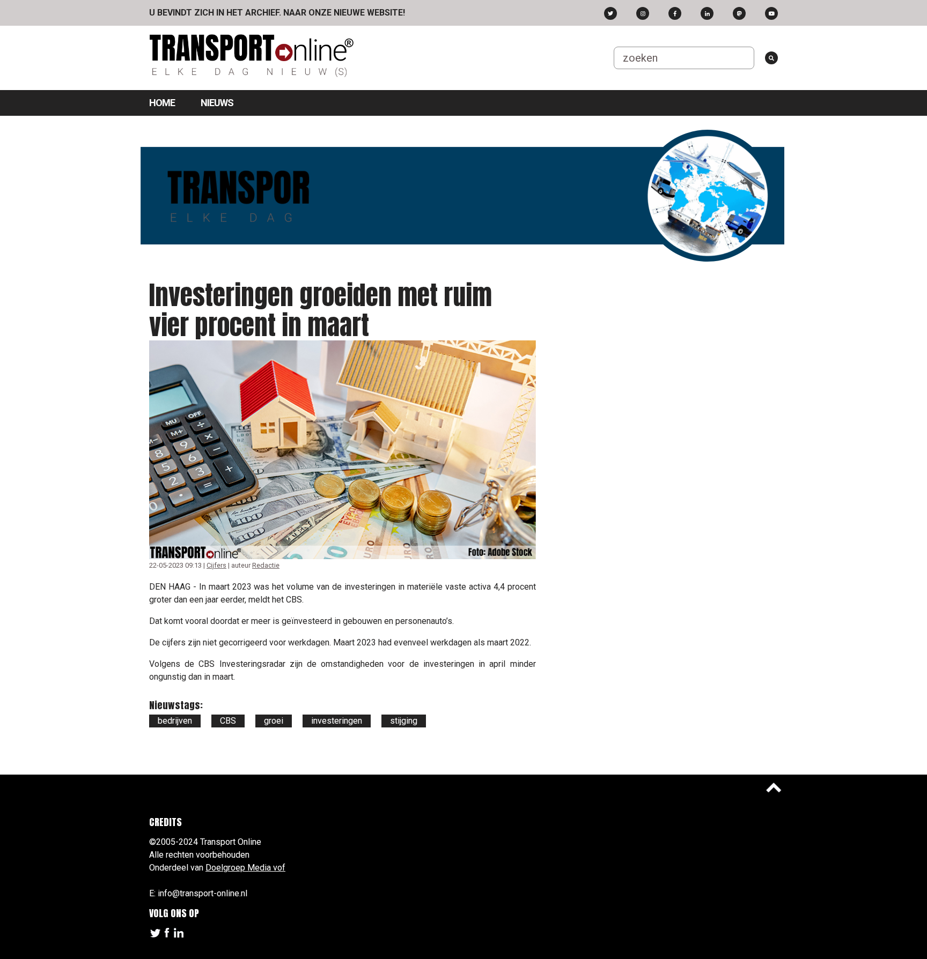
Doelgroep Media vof (245, 868)
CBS (228, 721)
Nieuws (217, 102)
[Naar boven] (773, 787)
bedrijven (175, 721)
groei (273, 721)
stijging (403, 721)
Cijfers (216, 565)
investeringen (336, 721)
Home (162, 102)
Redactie (265, 565)
